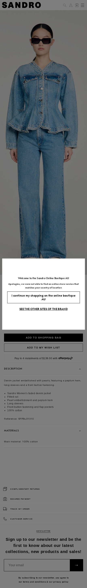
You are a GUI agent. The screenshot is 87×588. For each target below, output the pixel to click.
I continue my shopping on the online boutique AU (43, 297)
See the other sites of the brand (43, 309)
